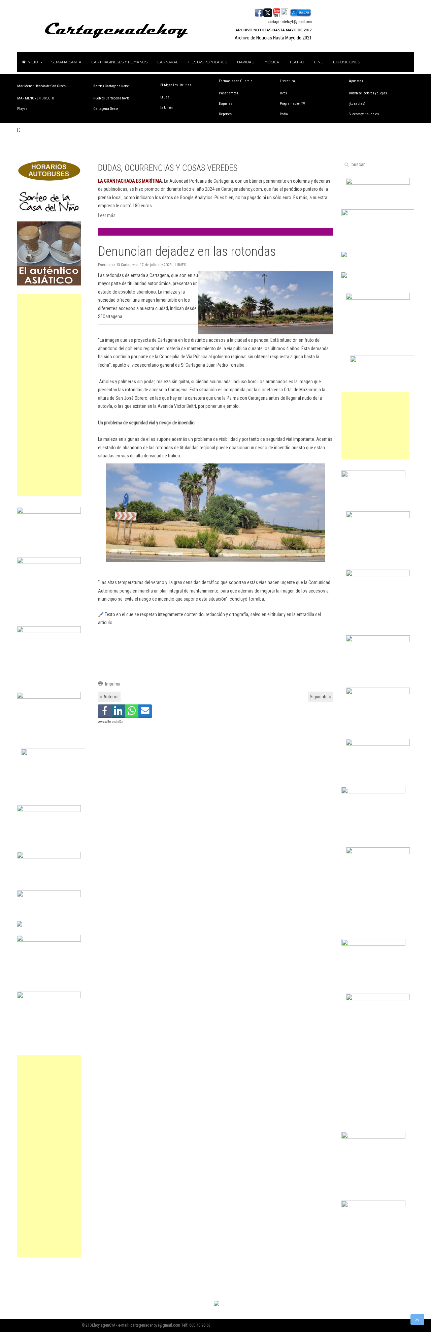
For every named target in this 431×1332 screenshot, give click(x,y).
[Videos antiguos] (284, 12)
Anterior (110, 696)
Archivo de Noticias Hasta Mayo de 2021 (273, 37)
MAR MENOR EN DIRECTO (35, 98)
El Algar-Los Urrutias (175, 85)
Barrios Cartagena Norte (111, 86)
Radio (284, 114)
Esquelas (225, 103)
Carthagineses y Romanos (119, 61)
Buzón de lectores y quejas (368, 93)
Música (271, 61)
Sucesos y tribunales (364, 114)
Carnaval (168, 61)
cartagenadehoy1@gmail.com (290, 22)
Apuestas (356, 81)
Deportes (225, 114)
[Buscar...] (300, 12)
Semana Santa (66, 61)
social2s (117, 721)
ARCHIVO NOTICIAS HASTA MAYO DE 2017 (273, 30)
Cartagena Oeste (105, 109)
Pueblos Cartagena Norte (111, 98)
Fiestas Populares (207, 61)
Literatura (287, 81)
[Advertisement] (49, 395)
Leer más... (108, 215)
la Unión (166, 107)
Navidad (245, 61)
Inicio (32, 61)
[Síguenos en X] (267, 12)
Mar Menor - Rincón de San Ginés (41, 86)
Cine (318, 61)
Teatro (296, 61)
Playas (22, 109)
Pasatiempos (228, 93)
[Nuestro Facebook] (258, 12)
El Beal (165, 97)
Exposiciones (346, 61)
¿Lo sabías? (357, 103)
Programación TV (292, 103)
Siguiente (319, 696)
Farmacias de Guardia (236, 81)
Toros (283, 93)
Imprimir (112, 684)
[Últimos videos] (276, 12)
